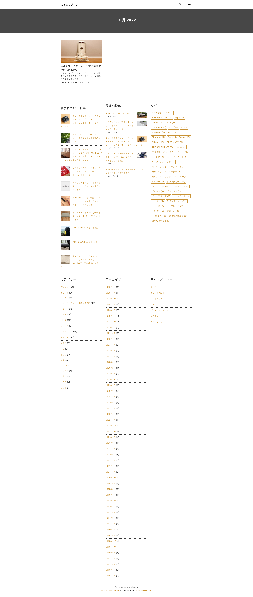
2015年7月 (111, 558)
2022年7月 (111, 397)
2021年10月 (111, 431)
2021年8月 (111, 443)
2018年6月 (111, 483)
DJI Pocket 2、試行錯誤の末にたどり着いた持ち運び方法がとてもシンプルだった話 (87, 201)
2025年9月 (111, 287)
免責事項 (155, 316)
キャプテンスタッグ (163, 162)
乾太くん (173, 211)
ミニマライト (181, 196)
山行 (64, 376)
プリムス (158, 191)
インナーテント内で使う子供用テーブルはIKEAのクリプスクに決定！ (87, 216)
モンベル (158, 201)
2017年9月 (111, 506)
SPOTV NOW (175, 142)
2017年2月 (111, 518)
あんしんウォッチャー (175, 152)
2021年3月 (111, 472)
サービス (65, 326)
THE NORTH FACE (162, 147)
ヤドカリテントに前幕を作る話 (76, 303)
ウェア (65, 297)
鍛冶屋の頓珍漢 (178, 216)
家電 (63, 349)
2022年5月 (111, 408)
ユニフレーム (175, 206)
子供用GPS (159, 216)
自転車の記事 (157, 299)
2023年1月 (111, 374)
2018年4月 (111, 495)
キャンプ (81, 83)
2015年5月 (111, 570)
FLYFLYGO (158, 132)
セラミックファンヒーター (166, 172)
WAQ (156, 152)
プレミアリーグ (161, 196)
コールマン (159, 167)
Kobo (172, 132)
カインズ (158, 157)
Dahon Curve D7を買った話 (85, 242)
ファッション (67, 331)
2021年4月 (111, 466)
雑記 (64, 320)
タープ (185, 176)
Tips (64, 365)
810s (168, 113)
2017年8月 (111, 512)
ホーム (154, 287)
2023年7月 (111, 339)
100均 (156, 113)
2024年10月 (111, 299)
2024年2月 (111, 304)
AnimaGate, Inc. (144, 590)
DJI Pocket (159, 127)
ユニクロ (158, 206)
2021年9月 (111, 437)
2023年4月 (111, 356)
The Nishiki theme (110, 590)
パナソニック (160, 186)
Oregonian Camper (179, 137)
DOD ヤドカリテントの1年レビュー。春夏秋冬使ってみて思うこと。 (87, 138)
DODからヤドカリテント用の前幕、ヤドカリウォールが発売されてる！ (87, 186)
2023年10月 (111, 322)
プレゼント (174, 191)
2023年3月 (111, 362)
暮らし (64, 355)
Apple (179, 117)
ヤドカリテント (176, 201)
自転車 (64, 388)
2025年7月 (111, 293)
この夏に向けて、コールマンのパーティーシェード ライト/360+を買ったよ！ (87, 171)
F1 (184, 127)
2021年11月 (111, 426)
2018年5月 (111, 489)
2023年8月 (111, 333)
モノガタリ (66, 337)
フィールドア (179, 186)
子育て (64, 343)
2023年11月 (111, 316)
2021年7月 (111, 449)
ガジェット (66, 287)
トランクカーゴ (176, 181)
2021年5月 (111, 460)
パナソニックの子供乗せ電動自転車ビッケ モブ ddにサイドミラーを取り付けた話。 (119, 157)
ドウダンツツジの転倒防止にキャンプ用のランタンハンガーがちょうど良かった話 (119, 125)
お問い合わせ (157, 322)
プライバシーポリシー (161, 310)
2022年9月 (111, 385)
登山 (63, 360)
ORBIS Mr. (158, 137)
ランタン (158, 211)
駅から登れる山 (161, 221)
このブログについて (160, 304)
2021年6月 (111, 455)
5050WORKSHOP (162, 117)
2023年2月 (111, 368)
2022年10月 (111, 379)
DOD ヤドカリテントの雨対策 (119, 113)
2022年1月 (111, 420)
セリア (157, 176)
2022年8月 (111, 391)
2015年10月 (111, 547)
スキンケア (176, 167)
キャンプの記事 (158, 293)
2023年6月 (111, 345)
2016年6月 (111, 535)
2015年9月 (111, 553)
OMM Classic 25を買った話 (85, 228)
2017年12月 (111, 501)
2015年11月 (111, 541)
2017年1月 (111, 524)
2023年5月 (111, 351)
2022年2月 (111, 414)
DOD (173, 127)
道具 (87, 83)
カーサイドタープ (177, 157)
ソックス (171, 176)
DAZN (170, 122)
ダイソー (158, 181)
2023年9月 (111, 328)
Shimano (158, 142)
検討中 (65, 309)
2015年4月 (111, 576)
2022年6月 (111, 403)
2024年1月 (111, 310)
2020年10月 (111, 478)
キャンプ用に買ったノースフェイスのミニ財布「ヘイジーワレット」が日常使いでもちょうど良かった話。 (125, 141)
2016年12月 (111, 530)
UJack (180, 147)
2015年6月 (111, 564)
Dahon (157, 122)
